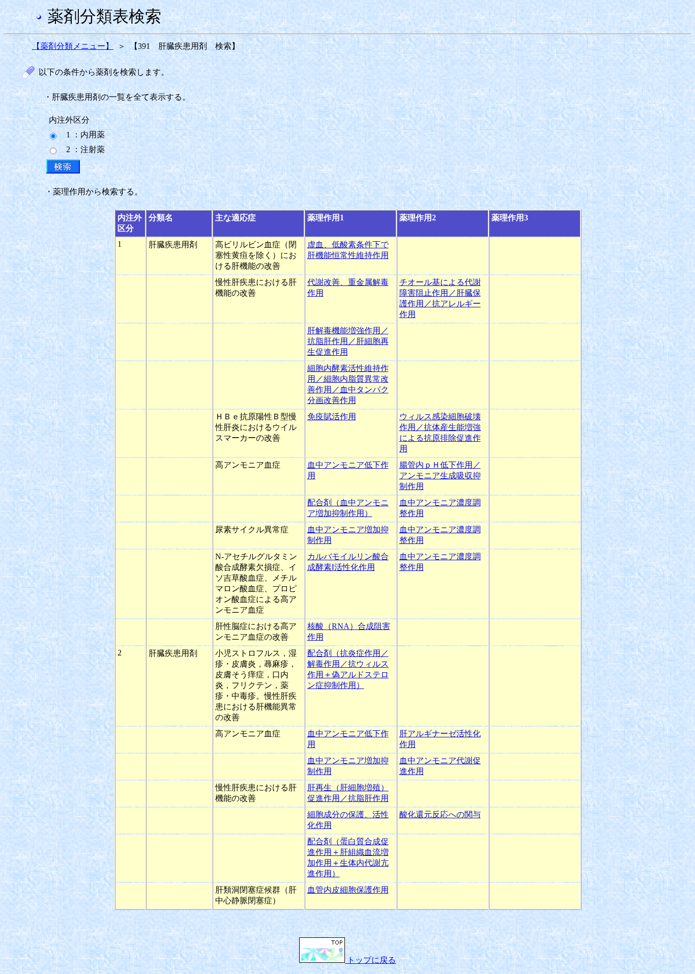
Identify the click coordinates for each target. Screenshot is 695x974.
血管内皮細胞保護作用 (348, 889)
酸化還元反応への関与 (440, 814)
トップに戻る (370, 960)
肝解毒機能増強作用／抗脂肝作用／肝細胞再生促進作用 (348, 341)
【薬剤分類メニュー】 (72, 46)
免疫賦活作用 (331, 416)
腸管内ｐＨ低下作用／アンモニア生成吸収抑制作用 (440, 476)
